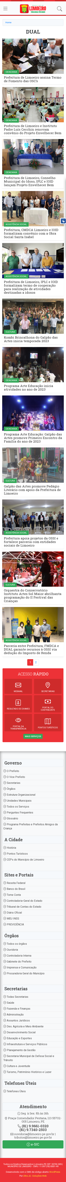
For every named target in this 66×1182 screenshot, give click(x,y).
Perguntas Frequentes (19, 812)
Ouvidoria (12, 949)
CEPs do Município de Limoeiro (25, 859)
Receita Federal (15, 883)
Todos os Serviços (17, 806)
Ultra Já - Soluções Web (35, 1176)
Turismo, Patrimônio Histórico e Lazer (28, 1072)
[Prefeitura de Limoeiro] (33, 8)
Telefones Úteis (16, 1091)
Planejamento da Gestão (21, 1050)
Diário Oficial (14, 912)
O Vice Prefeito (15, 777)
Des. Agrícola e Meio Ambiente (24, 1026)
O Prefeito (12, 771)
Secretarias (13, 782)
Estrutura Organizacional (20, 794)
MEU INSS (12, 918)
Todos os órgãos (16, 943)
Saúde (10, 1002)
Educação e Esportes (19, 1038)
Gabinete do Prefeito (18, 961)
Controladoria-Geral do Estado (24, 900)
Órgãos (10, 788)
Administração (15, 1014)
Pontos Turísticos (17, 853)
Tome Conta (13, 894)
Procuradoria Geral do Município (25, 973)
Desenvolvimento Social (21, 1032)
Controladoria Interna (18, 955)
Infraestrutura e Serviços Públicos (26, 1044)
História (11, 847)
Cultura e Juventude (18, 1066)
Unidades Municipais (18, 800)
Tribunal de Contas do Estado (23, 906)
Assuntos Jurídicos (18, 1020)
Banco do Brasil (15, 889)
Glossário (12, 818)
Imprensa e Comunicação (21, 967)
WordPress (54, 1172)
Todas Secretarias (17, 996)
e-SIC (34, 1144)
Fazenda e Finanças (18, 1008)
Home (8, 22)
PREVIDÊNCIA (15, 924)
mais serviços (33, 736)
